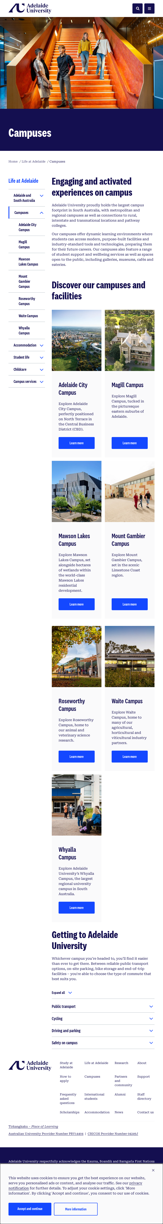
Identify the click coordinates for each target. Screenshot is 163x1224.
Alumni (120, 1094)
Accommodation (25, 345)
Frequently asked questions (68, 1099)
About (141, 1063)
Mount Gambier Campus (24, 281)
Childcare (20, 369)
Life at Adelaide (96, 1063)
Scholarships (69, 1112)
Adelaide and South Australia (24, 197)
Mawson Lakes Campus (28, 261)
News (119, 1112)
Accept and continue (29, 1208)
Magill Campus (24, 244)
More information (75, 1209)
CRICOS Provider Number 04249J (113, 1133)
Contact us (145, 1112)
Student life (21, 357)
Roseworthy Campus (27, 301)
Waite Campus (28, 315)
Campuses (21, 212)
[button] (153, 1170)
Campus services (25, 381)
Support (143, 1076)
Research (121, 1063)
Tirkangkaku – (33, 1126)
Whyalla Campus (24, 330)
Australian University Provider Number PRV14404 (45, 1133)
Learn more (77, 442)
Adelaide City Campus (28, 227)
